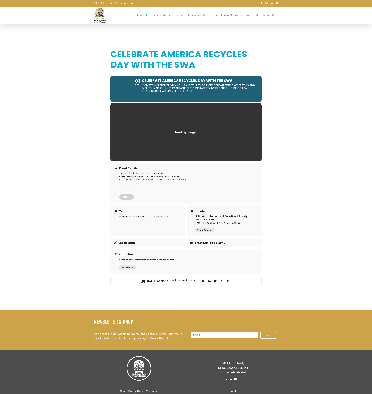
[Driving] (209, 281)
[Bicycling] (228, 281)
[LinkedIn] (231, 379)
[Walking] (221, 281)
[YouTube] (235, 379)
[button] (273, 15)
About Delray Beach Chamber (139, 391)
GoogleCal (217, 243)
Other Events (204, 230)
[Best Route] (203, 281)
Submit (268, 335)
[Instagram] (226, 379)
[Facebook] (240, 379)
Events (233, 391)
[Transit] (216, 281)
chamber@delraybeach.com (120, 3)
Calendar (201, 243)
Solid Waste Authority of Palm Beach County (147, 259)
